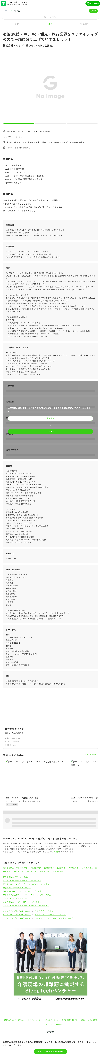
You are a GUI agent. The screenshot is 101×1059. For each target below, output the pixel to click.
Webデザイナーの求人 (44, 911)
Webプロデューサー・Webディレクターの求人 (54, 918)
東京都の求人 (8, 868)
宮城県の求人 (74, 868)
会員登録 (93, 11)
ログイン (84, 11)
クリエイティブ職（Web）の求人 (17, 911)
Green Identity (56, 1024)
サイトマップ (44, 1024)
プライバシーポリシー (34, 1020)
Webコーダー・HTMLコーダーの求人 (50, 915)
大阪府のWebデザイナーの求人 (16, 898)
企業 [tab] (17, 24)
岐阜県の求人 (19, 871)
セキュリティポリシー (52, 1020)
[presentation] (50, 17)
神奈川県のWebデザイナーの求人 (17, 888)
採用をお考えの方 (10, 1020)
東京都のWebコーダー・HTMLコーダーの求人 (22, 881)
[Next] (94, 87)
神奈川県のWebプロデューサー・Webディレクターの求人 (27, 895)
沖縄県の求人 (58, 871)
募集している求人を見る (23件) (51, 1051)
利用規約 (83, 1020)
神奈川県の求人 (22, 868)
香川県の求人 (32, 871)
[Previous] (6, 87)
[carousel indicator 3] (82, 123)
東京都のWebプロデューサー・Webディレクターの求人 (26, 884)
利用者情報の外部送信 (70, 1020)
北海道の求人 (61, 868)
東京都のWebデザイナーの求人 (16, 877)
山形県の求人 (87, 868)
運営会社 (21, 1020)
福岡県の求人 (45, 871)
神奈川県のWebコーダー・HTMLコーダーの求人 (23, 891)
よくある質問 (92, 1020)
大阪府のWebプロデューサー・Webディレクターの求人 (26, 905)
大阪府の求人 (36, 868)
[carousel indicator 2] (50, 123)
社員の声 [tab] (84, 24)
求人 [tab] (50, 24)
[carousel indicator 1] (18, 123)
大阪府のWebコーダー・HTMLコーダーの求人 (22, 902)
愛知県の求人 (48, 868)
